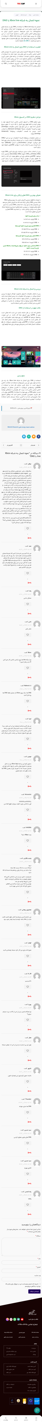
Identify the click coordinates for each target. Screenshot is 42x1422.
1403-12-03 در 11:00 (25, 760)
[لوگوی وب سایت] (21, 4)
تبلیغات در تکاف (10, 1384)
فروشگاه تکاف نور (31, 1372)
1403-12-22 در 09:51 (25, 689)
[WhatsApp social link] (29, 437)
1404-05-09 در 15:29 (25, 550)
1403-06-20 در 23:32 (25, 1103)
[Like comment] (27, 528)
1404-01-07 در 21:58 (25, 1041)
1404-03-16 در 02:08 (25, 831)
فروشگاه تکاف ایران (11, 1366)
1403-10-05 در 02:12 (25, 946)
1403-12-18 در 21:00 (25, 722)
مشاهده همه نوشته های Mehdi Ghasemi (21, 427)
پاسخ (29, 538)
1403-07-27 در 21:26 (25, 1072)
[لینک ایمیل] (34, 437)
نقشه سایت (9, 1387)
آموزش (17, 15)
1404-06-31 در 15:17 (25, 625)
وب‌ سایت (37, 1275)
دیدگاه (38, 1236)
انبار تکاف (8, 1372)
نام (39, 1259)
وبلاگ (30, 15)
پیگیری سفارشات (31, 1384)
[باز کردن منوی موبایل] (36, 4)
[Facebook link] (39, 437)
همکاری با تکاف (32, 1387)
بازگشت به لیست (21, 445)
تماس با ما (33, 1351)
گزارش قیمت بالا (32, 1390)
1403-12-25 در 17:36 (25, 656)
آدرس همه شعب (31, 1366)
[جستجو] (6, 4)
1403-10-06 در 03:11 (25, 913)
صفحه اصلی (36, 15)
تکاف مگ (26, 41)
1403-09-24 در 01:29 (25, 977)
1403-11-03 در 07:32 (25, 798)
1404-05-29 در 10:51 (25, 467)
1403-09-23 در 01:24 (25, 1008)
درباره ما (34, 1348)
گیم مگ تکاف (24, 15)
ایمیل (38, 1267)
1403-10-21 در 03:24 (25, 862)
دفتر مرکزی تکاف (10, 1369)
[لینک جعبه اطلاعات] (8, 1337)
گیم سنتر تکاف (32, 1369)
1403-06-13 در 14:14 (25, 1133)
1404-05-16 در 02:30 (25, 594)
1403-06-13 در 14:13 (25, 1164)
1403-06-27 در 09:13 (25, 1195)
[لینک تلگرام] (24, 437)
